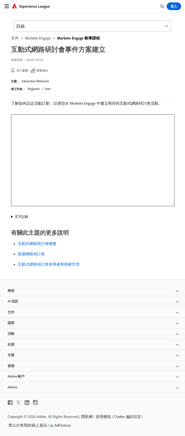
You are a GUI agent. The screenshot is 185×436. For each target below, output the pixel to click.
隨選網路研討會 (31, 253)
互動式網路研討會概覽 (37, 243)
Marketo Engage (38, 38)
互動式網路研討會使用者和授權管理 (48, 264)
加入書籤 (22, 70)
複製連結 (42, 70)
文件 (15, 38)
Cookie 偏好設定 (127, 416)
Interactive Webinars (35, 81)
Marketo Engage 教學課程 (78, 38)
